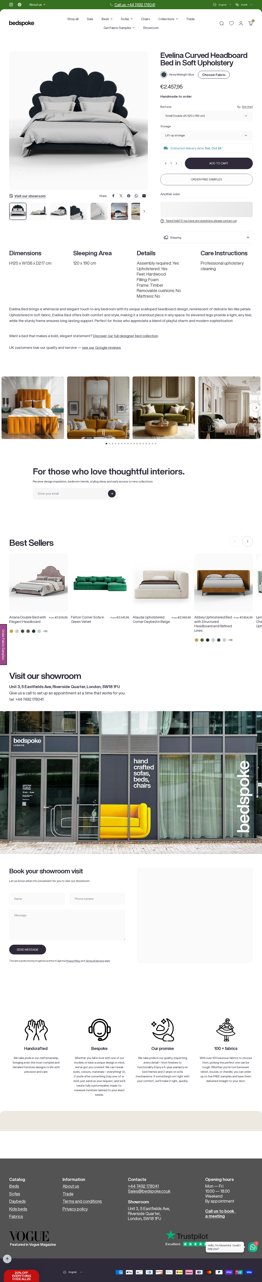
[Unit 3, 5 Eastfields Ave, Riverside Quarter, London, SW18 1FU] (195, 915)
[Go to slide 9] (131, 443)
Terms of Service (94, 961)
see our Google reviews (101, 347)
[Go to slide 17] (155, 443)
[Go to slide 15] (149, 443)
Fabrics (16, 1216)
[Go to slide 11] (137, 443)
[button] (21, 1276)
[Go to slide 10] (134, 443)
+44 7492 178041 (143, 1186)
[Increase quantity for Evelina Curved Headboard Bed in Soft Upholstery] (177, 163)
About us (71, 1186)
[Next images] (256, 408)
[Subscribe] (112, 493)
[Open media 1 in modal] (78, 120)
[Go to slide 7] (125, 443)
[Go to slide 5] (118, 443)
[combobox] (222, 4)
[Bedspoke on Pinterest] (19, 5)
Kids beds (18, 1209)
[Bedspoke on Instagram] (11, 5)
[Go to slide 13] (143, 443)
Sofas (14, 1194)
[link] (36, 1029)
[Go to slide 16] (152, 443)
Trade (68, 1194)
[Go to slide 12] (140, 443)
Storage (165, 126)
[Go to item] (17, 211)
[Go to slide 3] (112, 443)
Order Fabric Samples (3, 644)
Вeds (14, 1186)
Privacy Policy (73, 961)
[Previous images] (6, 408)
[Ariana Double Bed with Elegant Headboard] (38, 582)
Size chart (247, 106)
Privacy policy (75, 1209)
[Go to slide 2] (109, 443)
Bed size (165, 106)
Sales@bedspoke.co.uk (149, 1191)
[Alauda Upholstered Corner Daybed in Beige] (162, 582)
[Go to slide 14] (146, 443)
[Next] (138, 125)
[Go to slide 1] (106, 443)
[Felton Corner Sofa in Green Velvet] (100, 582)
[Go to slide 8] (128, 443)
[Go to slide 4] (115, 443)
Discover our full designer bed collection (125, 336)
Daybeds (17, 1201)
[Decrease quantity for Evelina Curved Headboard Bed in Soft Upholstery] (165, 163)
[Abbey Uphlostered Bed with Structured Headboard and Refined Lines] (223, 582)
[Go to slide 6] (122, 443)
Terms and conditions (82, 1201)
